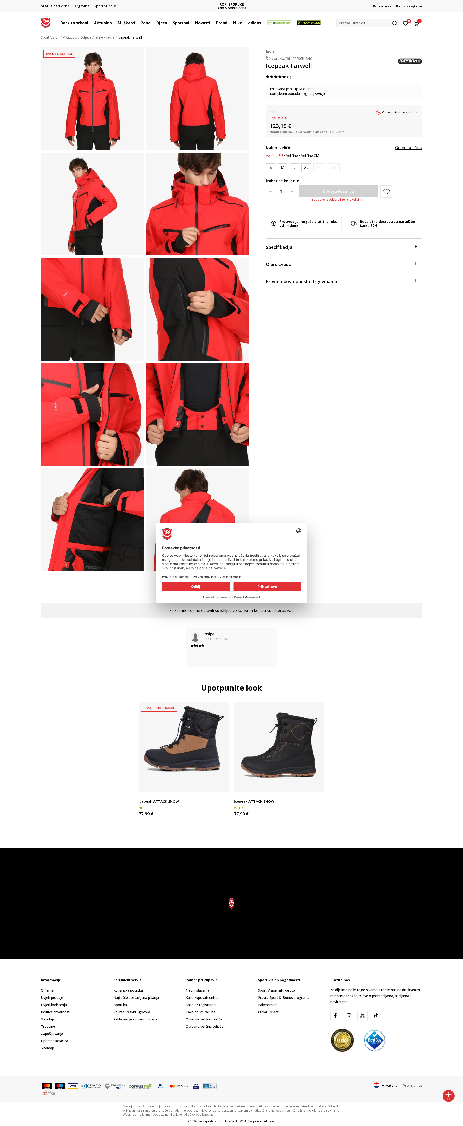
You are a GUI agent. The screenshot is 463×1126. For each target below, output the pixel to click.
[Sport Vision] (45, 22)
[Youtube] (362, 1016)
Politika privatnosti (55, 1012)
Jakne (99, 37)
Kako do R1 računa (200, 1012)
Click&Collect (268, 1012)
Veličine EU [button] (274, 156)
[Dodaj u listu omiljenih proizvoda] (222, 785)
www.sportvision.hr (210, 1121)
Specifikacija (279, 247)
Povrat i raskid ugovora (131, 1012)
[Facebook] (335, 1016)
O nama (47, 990)
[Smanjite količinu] (270, 191)
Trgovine (48, 1026)
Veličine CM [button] (310, 156)
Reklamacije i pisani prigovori (136, 1019)
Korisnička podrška (128, 990)
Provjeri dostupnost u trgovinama (301, 281)
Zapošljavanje (52, 1033)
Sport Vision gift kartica (276, 990)
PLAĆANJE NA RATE (233, 4)
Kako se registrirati (201, 1004)
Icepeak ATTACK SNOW (159, 801)
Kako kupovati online (202, 997)
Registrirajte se (409, 6)
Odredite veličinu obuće (204, 1019)
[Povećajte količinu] (292, 191)
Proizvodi (70, 37)
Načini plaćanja (197, 990)
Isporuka (120, 1004)
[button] (90, 22)
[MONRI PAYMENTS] (48, 1092)
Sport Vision (50, 37)
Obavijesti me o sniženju (400, 112)
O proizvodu (278, 264)
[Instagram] (349, 1016)
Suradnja (48, 1019)
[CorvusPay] (140, 1085)
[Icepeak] (410, 60)
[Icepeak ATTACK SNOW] (184, 747)
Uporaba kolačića (54, 1041)
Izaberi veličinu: (280, 148)
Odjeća (85, 37)
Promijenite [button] (412, 1085)
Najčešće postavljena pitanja (136, 997)
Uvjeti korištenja (54, 1004)
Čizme (143, 796)
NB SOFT (240, 1121)
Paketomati (267, 1004)
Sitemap (47, 1048)
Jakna (110, 37)
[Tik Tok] (376, 1016)
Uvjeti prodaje (52, 997)
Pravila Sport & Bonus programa (283, 997)
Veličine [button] (292, 156)
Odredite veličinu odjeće (204, 1026)
